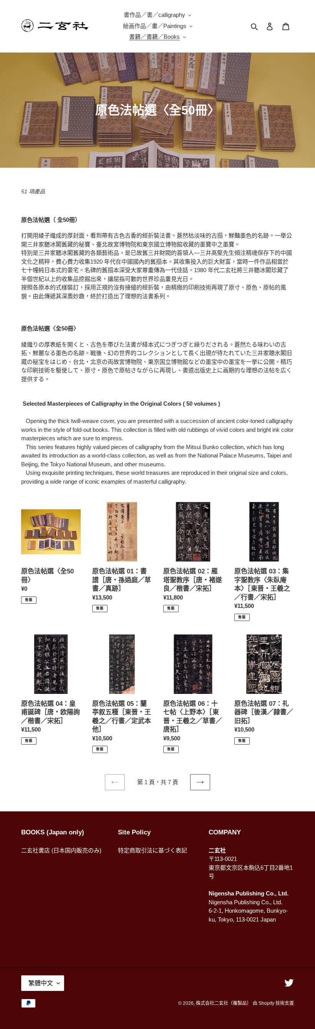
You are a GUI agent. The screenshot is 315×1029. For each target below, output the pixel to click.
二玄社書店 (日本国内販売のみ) (61, 850)
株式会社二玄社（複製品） (223, 1003)
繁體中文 (40, 983)
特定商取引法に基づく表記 (152, 850)
